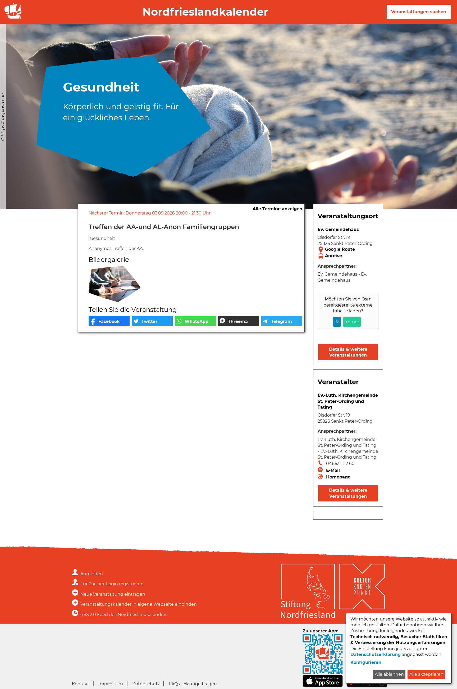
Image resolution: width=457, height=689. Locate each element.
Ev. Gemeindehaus (338, 229)
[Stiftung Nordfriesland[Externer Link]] (308, 592)
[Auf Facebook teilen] (109, 321)
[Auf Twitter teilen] (152, 321)
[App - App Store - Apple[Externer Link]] (323, 685)
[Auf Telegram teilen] (281, 321)
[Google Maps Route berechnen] (348, 250)
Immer (352, 321)
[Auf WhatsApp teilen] (195, 321)
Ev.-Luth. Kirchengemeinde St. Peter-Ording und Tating (348, 401)
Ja (337, 321)
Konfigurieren (365, 662)
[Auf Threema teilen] (238, 321)
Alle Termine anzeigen (277, 208)
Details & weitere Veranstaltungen (348, 352)
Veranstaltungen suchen (418, 11)
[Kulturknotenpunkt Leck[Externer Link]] (362, 592)
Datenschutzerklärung (375, 654)
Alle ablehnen (389, 674)
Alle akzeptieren (426, 674)
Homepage (338, 477)
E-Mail (333, 470)
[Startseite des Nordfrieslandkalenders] (12, 18)
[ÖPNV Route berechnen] (348, 256)
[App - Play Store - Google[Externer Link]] (367, 685)
